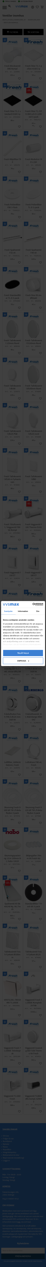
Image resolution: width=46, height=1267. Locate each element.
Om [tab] (37, 611)
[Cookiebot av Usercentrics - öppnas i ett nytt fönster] (32, 604)
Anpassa (21, 661)
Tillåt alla (23, 653)
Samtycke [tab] (8, 611)
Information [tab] (23, 611)
